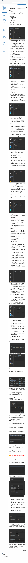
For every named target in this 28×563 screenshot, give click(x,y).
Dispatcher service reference (21, 9)
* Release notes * (4, 7)
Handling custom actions (4, 29)
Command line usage (4, 17)
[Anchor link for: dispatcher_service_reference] (15, 11)
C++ (3, 40)
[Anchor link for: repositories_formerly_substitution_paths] (18, 420)
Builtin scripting (4, 34)
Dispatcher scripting (4, 37)
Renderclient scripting (4, 39)
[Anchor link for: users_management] (19, 459)
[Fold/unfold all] (26, 8)
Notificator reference (4, 15)
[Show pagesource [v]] (26, 7)
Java (3, 47)
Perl (3, 46)
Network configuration (4, 23)
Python (3, 43)
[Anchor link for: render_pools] (16, 375)
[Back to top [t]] (26, 9)
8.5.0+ (3, 6)
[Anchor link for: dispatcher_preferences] (21, 22)
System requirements (4, 26)
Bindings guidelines (4, 42)
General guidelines (5, 22)
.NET (3, 44)
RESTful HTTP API (4, 50)
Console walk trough (4, 9)
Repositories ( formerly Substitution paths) (21, 12)
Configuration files (4, 27)
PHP (3, 45)
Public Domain (3, 561)
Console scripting (4, 36)
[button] (22, 3)
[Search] (19, 2)
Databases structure (4, 30)
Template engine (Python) (4, 32)
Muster (2, 5)
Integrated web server (4, 20)
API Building (4, 48)
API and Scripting (4, 33)
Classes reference (4, 51)
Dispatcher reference (4, 12)
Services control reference (4, 14)
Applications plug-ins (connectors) (4, 19)
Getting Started (4, 8)
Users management (21, 13)
